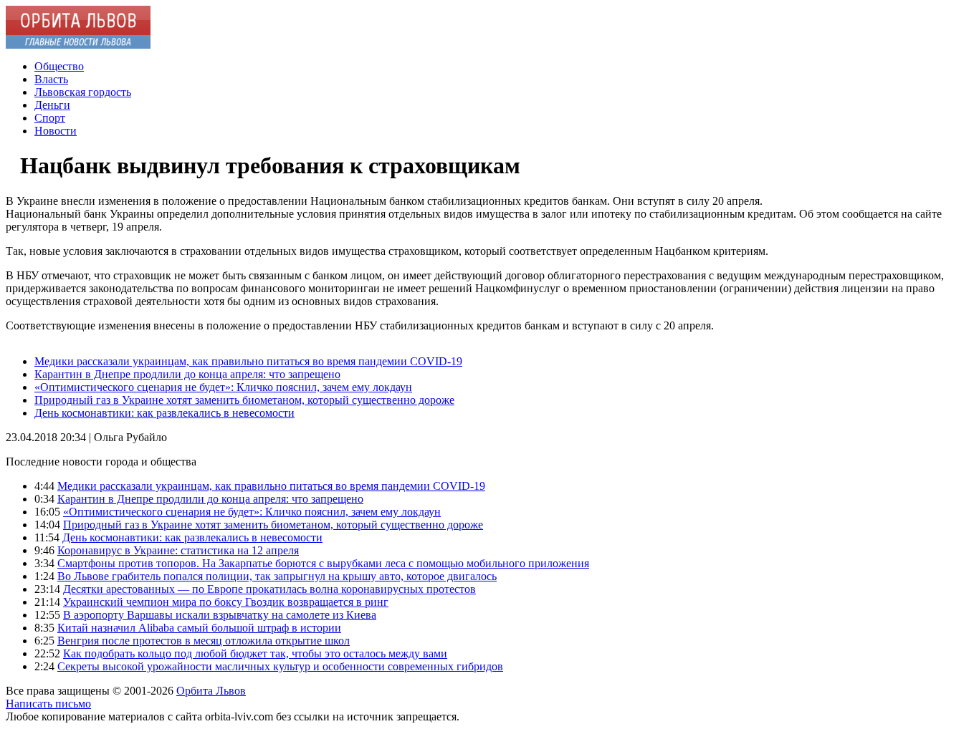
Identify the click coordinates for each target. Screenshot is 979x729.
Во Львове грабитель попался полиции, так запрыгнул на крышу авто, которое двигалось (277, 576)
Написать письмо (48, 703)
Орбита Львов (211, 691)
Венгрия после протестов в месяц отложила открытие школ (203, 640)
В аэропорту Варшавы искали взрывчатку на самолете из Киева (219, 615)
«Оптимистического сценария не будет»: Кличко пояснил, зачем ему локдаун (223, 387)
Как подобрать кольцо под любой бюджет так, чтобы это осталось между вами (255, 653)
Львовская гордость (82, 92)
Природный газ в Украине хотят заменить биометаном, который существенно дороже (244, 400)
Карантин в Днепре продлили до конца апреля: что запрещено (187, 374)
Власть (51, 79)
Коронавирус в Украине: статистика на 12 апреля (178, 550)
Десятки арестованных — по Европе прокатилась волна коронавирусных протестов (269, 589)
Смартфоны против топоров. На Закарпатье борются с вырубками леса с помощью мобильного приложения (323, 563)
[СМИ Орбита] (78, 45)
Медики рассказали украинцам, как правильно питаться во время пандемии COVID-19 (248, 361)
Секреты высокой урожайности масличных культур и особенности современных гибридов (280, 666)
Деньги (52, 105)
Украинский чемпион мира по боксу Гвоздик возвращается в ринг (225, 602)
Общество (59, 66)
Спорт (49, 118)
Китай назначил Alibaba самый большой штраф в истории (199, 628)
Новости (55, 131)
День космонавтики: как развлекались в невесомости (164, 413)
